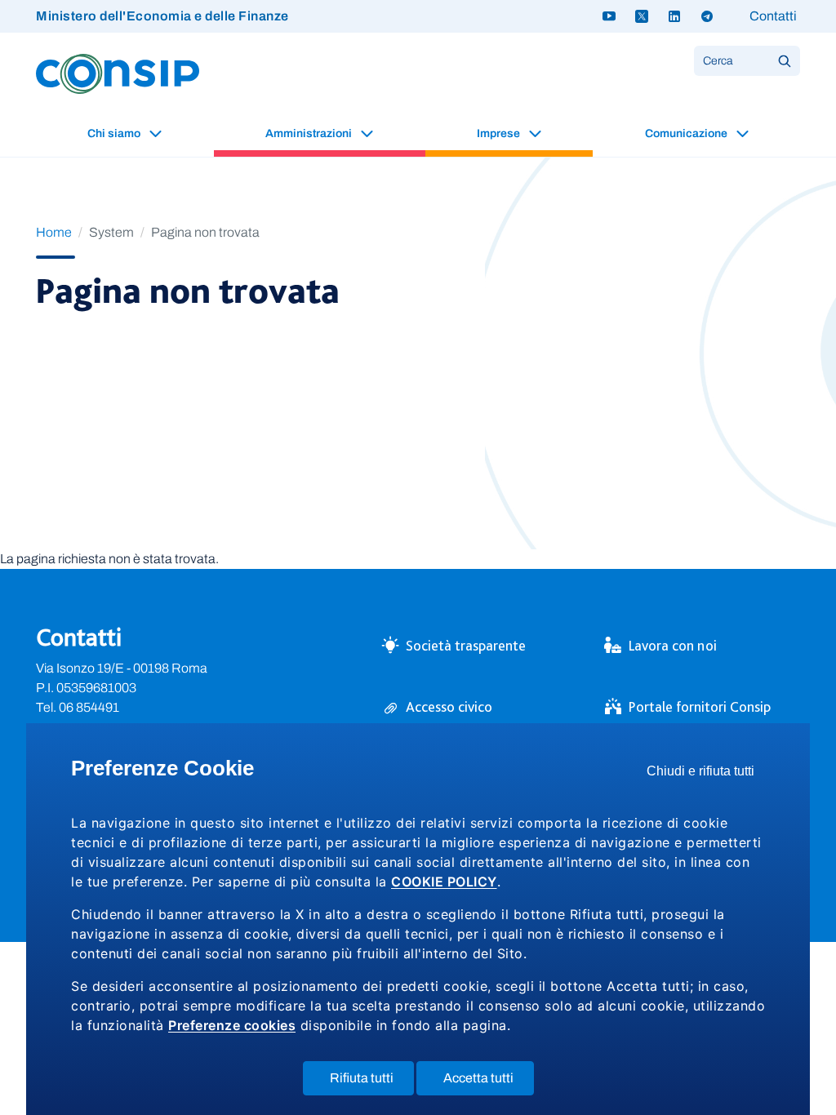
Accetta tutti (488, 1082)
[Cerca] (784, 61)
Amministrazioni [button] (309, 133)
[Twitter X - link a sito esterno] (641, 16)
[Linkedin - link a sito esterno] (674, 16)
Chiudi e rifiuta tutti (706, 775)
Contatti (773, 16)
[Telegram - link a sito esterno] (707, 16)
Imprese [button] (499, 133)
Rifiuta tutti (372, 1082)
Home (54, 232)
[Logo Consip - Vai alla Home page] (117, 73)
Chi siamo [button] (115, 133)
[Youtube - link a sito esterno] (609, 16)
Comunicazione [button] (687, 133)
